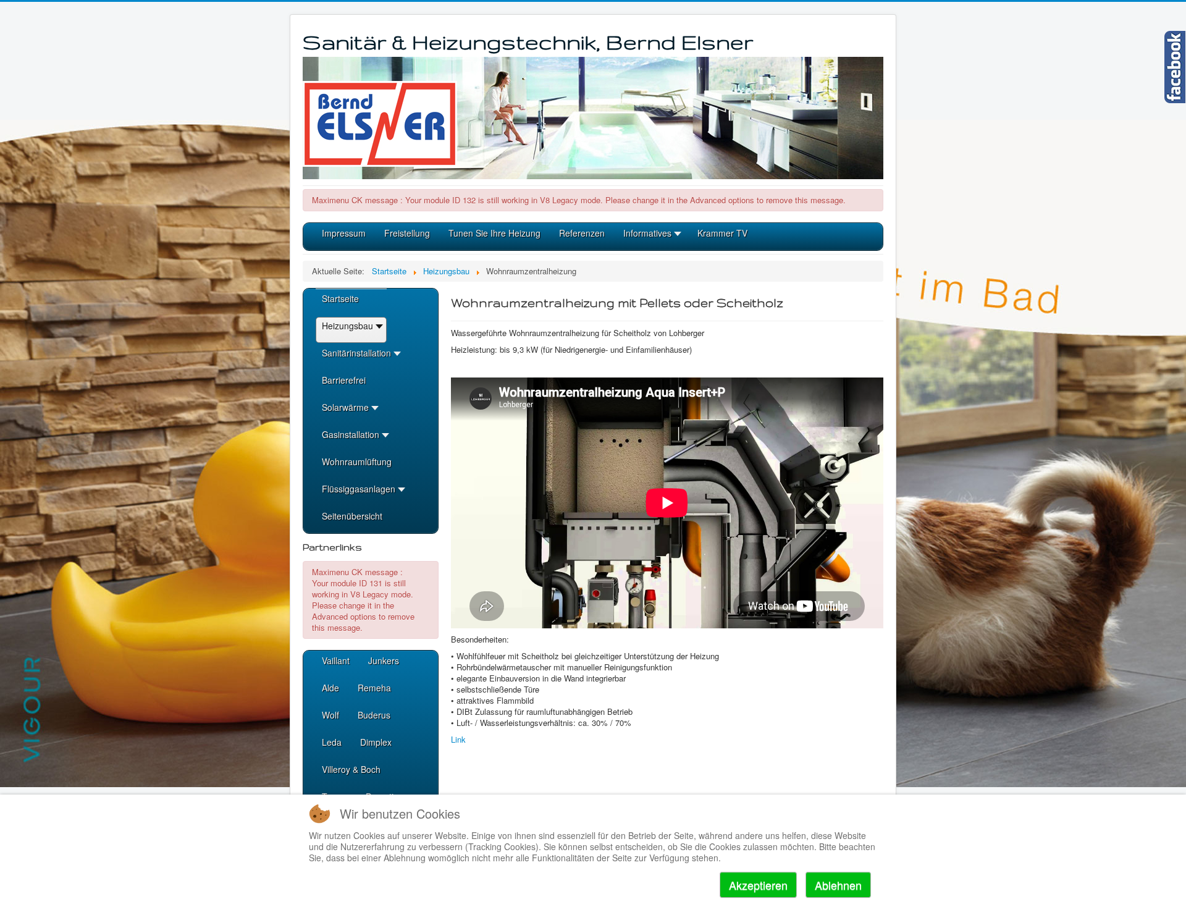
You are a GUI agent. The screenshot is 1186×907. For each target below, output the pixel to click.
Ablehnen (838, 885)
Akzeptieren (758, 885)
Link (458, 739)
